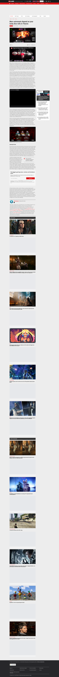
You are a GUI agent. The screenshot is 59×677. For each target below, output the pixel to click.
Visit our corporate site (40, 661)
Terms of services (21, 180)
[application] (23, 98)
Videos (38, 3)
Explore (47, 3)
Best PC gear (17, 16)
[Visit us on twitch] (36, 1)
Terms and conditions (33, 668)
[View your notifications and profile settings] (48, 1)
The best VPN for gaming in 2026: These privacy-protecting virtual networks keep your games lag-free (43, 98)
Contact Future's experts (23, 668)
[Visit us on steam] (29, 1)
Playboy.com (20, 210)
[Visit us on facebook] (30, 1)
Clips (40, 16)
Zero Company (27, 16)
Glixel (32, 209)
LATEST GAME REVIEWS (46, 92)
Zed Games (29, 208)
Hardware (16, 3)
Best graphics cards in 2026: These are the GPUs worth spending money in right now (43, 109)
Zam (30, 209)
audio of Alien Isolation (17, 212)
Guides (34, 3)
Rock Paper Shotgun (16, 209)
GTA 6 (22, 16)
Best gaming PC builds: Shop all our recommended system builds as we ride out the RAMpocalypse (43, 113)
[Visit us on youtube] (34, 1)
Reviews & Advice (29, 3)
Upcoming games (34, 16)
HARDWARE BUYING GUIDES (40, 92)
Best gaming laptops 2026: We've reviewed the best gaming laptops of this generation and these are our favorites (43, 103)
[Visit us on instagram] (33, 1)
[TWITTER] (14, 202)
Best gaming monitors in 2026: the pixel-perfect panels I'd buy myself (43, 118)
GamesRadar (27, 209)
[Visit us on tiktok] (38, 1)
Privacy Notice (12, 181)
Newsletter (42, 3)
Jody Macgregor (16, 25)
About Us (11, 668)
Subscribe (41, 1)
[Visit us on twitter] (31, 1)
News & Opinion (22, 3)
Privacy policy (41, 668)
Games (12, 3)
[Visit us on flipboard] (37, 1)
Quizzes (45, 16)
